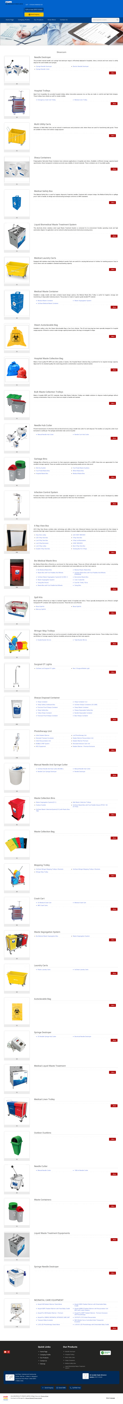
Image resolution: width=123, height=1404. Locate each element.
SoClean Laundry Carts (81, 969)
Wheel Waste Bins (78, 471)
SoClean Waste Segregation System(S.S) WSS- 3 (53, 577)
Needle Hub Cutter (43, 425)
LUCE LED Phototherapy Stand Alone (49, 1324)
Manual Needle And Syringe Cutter (51, 764)
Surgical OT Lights (43, 664)
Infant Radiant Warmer (42, 735)
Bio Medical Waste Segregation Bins (47, 936)
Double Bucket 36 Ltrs (44, 640)
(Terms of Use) (44, 1396)
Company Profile (24, 20)
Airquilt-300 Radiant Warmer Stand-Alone (50, 1304)
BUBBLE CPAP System (42, 743)
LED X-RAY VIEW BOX (79, 535)
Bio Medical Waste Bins (45, 561)
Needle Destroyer (42, 57)
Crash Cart (39, 898)
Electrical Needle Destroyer (82, 1036)
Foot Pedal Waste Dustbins (81, 468)
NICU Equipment (41, 746)
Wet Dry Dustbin (41, 468)
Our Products (38, 20)
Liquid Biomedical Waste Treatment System (55, 224)
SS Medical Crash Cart (44, 902)
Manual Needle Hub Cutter (46, 434)
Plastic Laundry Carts (44, 969)
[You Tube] (5, 1353)
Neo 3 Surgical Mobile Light (81, 668)
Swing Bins (77, 585)
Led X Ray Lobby (41, 546)
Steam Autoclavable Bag (46, 325)
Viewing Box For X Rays (80, 549)
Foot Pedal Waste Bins (43, 471)
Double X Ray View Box (43, 549)
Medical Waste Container (46, 291)
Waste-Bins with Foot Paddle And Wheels (50, 585)
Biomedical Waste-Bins (81, 577)
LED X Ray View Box (42, 537)
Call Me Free (76, 1388)
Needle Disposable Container (83, 713)
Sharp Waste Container (81, 707)
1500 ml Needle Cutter (81, 1170)
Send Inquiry (34, 14)
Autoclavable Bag (42, 999)
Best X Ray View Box (79, 546)
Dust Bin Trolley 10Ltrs (81, 582)
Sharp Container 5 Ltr (80, 702)
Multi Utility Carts (42, 124)
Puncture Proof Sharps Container (48, 707)
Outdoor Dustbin (41, 805)
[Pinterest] (8, 1353)
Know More (52, 20)
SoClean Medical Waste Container (48, 303)
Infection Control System (46, 492)
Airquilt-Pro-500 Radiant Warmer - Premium (50, 1313)
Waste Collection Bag (44, 831)
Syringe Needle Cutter (43, 69)
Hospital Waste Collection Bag (48, 358)
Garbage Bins (40, 459)
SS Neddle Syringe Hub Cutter (47, 1036)
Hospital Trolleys (42, 90)
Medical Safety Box (43, 191)
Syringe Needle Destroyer (44, 66)
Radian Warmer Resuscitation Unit (83, 738)
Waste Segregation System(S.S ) (46, 802)
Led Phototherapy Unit (79, 735)
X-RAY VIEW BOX (78, 543)
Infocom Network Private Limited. (33, 1398)
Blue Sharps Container (81, 716)
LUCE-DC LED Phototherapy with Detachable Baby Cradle (91, 1324)
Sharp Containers (42, 157)
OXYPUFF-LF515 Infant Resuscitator (85, 1317)
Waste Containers (42, 1199)
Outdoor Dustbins (42, 1133)
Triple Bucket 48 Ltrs (80, 640)
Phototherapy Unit (43, 731)
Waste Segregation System (82, 300)
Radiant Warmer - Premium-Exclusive (84, 746)
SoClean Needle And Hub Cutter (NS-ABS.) (50, 769)
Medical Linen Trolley (80, 100)
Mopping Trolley (42, 865)
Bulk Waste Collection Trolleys (48, 392)
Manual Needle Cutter (44, 1170)
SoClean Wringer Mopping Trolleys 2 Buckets (49, 869)
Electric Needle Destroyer (81, 66)
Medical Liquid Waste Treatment (50, 1066)
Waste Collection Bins (44, 798)
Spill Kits (38, 597)
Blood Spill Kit (40, 606)
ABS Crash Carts (43, 905)
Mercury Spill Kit (41, 609)
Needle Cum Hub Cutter (81, 434)
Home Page (10, 20)
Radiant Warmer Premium (80, 741)
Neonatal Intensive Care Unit (81, 743)
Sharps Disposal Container (47, 697)
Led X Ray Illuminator (42, 543)
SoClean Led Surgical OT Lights (45, 668)
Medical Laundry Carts (45, 258)
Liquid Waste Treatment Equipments (52, 1233)
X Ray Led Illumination (79, 540)
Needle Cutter (41, 1166)
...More (112, 73)
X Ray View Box (41, 526)
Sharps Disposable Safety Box (83, 710)
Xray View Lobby (41, 535)
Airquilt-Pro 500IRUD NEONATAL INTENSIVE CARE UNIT (54, 1317)
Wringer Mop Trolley (42, 872)
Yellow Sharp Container (45, 713)
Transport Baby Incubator (45, 1320)
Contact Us (64, 20)
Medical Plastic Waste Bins (82, 570)
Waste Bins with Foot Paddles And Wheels (50, 572)
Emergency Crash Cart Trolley (47, 100)
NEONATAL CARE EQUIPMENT (48, 1300)
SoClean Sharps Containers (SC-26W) (85, 704)
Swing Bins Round (43, 582)
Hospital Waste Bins (42, 473)
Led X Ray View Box (42, 540)
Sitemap (42, 1364)
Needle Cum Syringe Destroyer (47, 771)
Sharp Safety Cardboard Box (46, 704)
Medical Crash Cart (80, 902)
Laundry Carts (41, 965)
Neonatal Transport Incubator (45, 738)
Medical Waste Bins (79, 473)
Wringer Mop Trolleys (44, 631)
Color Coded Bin (79, 580)
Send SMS (62, 1388)
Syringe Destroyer (42, 1032)
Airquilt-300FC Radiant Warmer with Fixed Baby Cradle (54, 1308)
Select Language (110, 1398)
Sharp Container (42, 702)
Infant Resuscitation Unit (43, 741)
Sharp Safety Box (43, 710)
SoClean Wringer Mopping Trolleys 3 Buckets (86, 869)
